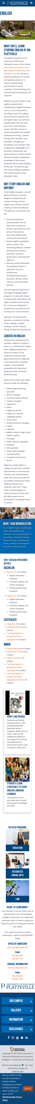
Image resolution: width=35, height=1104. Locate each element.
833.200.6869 (17, 976)
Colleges (16, 1010)
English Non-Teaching (16, 651)
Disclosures (16, 1029)
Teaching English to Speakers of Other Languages (15, 636)
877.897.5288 (17, 955)
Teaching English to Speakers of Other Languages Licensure (15, 676)
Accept (28, 1088)
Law (17, 899)
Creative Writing (13, 648)
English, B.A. (12, 572)
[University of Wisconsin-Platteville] (17, 3)
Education (17, 848)
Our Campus (16, 1001)
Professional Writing (15, 627)
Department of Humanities (15, 67)
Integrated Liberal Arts (17, 873)
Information (16, 1020)
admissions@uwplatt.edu (17, 947)
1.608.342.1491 (17, 1071)
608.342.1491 (17, 979)
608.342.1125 (17, 959)
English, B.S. (12, 596)
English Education (14, 658)
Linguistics (11, 624)
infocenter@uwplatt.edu (17, 967)
